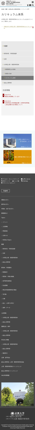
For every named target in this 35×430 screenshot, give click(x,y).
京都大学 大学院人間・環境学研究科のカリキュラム (18, 27)
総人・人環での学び (8, 303)
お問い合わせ (26, 179)
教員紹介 (5, 272)
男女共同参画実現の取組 (9, 290)
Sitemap (25, 181)
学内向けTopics (7, 240)
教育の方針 (8, 73)
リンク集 (16, 181)
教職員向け (4, 213)
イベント (5, 222)
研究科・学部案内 (6, 267)
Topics (3, 217)
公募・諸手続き (5, 357)
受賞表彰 (5, 231)
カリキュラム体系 (10, 78)
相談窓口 (5, 353)
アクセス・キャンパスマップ (11, 179)
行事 (4, 298)
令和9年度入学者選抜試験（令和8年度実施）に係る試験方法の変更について (17, 103)
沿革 (5, 59)
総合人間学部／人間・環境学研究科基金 (12, 362)
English (5, 191)
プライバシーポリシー (9, 183)
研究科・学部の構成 (8, 276)
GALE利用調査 (5, 375)
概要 (6, 46)
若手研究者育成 (7, 281)
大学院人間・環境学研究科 (11, 64)
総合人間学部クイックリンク (9, 371)
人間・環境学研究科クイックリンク (11, 366)
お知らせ (5, 235)
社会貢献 (5, 285)
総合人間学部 (8, 83)
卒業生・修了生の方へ (7, 209)
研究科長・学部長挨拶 (10, 53)
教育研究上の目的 (10, 69)
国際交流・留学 (5, 326)
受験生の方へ (5, 200)
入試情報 (5, 226)
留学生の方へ (5, 204)
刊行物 (4, 294)
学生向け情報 (5, 340)
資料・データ (6, 307)
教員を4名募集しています (12, 96)
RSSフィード (6, 181)
